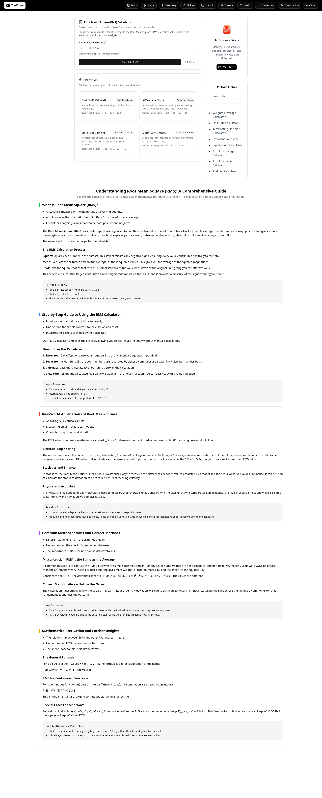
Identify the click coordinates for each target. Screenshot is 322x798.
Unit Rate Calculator (225, 123)
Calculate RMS (130, 62)
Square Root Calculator (227, 145)
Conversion (267, 5)
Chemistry (170, 5)
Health (247, 5)
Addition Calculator (225, 171)
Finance (229, 5)
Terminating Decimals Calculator (226, 131)
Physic (150, 5)
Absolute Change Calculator (223, 153)
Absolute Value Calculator (222, 163)
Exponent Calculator (225, 139)
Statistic (209, 5)
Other (312, 5)
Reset (192, 62)
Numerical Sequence (90, 42)
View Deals (229, 67)
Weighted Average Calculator (224, 115)
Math (134, 5)
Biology (191, 5)
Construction (291, 5)
